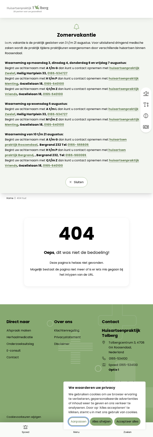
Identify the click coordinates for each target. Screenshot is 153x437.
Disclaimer (62, 344)
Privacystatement (67, 337)
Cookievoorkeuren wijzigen (24, 417)
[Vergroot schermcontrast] (146, 115)
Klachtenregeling (66, 330)
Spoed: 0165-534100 (123, 367)
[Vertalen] (146, 127)
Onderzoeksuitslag (20, 344)
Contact (13, 357)
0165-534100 (118, 358)
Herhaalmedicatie (20, 337)
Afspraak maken (19, 330)
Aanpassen (78, 421)
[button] (146, 93)
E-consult (14, 350)
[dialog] (104, 406)
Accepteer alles (127, 421)
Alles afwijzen (101, 421)
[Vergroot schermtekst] (146, 104)
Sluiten (78, 182)
